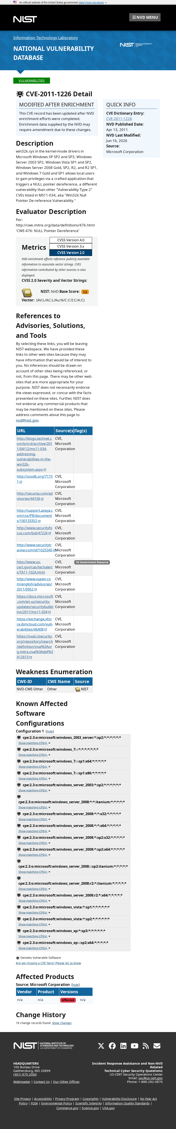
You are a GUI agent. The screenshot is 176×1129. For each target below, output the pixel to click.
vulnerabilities (32, 80)
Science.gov (90, 1108)
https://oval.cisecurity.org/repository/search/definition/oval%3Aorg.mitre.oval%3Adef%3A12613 (35, 646)
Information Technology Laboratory (45, 37)
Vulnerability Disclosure (119, 1099)
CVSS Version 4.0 (70, 240)
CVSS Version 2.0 (70, 252)
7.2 (85, 292)
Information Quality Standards (127, 1103)
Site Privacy (22, 1099)
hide (50, 731)
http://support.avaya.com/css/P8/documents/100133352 (35, 515)
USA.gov (108, 1108)
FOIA (34, 1103)
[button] (145, 17)
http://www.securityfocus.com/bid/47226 (34, 530)
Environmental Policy (56, 1103)
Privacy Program (67, 1099)
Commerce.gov (67, 1108)
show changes (61, 1023)
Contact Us (42, 1081)
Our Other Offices (66, 1081)
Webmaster (21, 1081)
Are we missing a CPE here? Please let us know (48, 963)
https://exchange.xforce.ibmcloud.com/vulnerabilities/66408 (35, 624)
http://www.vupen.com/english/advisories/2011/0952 (34, 584)
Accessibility (43, 1099)
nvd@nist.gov (27, 420)
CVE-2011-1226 (119, 118)
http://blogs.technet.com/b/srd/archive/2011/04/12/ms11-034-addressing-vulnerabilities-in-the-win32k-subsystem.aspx (34, 454)
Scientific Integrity (88, 1103)
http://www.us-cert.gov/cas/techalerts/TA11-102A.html (35, 567)
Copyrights (91, 1099)
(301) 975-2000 (25, 1074)
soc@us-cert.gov (150, 1078)
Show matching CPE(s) (33, 743)
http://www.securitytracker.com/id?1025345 (34, 547)
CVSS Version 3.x (70, 246)
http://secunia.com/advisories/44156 (35, 496)
